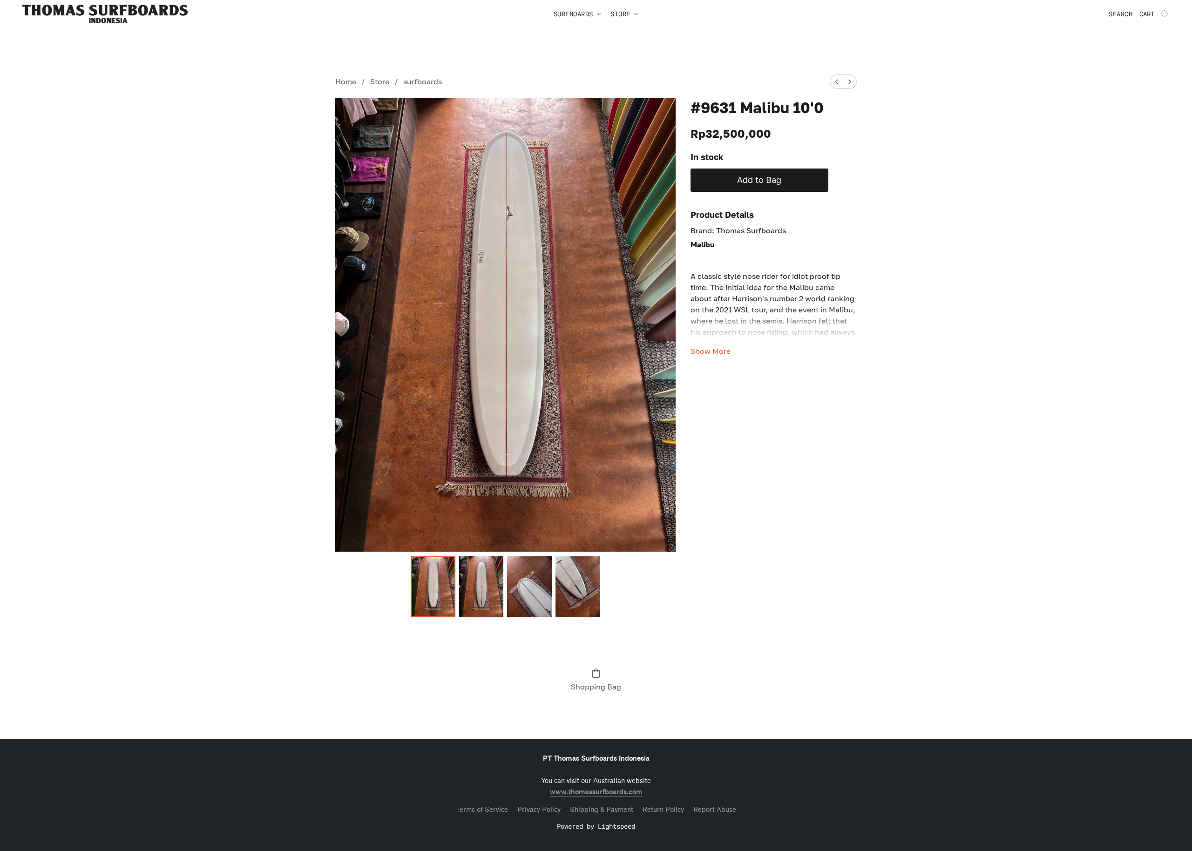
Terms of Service (482, 810)
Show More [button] (711, 351)
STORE (622, 13)
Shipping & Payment (601, 810)
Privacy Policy (539, 810)
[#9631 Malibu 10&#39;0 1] (481, 586)
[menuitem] (836, 81)
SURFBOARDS (575, 13)
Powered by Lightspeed (596, 826)
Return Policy (663, 810)
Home (345, 81)
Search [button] (1120, 13)
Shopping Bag (596, 686)
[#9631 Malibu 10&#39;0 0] (433, 586)
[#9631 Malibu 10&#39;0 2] (529, 586)
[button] (105, 14)
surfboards (422, 81)
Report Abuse (714, 810)
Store (379, 81)
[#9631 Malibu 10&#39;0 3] (577, 586)
